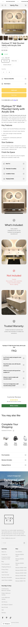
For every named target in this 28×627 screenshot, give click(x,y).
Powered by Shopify (14, 622)
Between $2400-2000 (20, 559)
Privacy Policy (5, 569)
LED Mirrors (4, 602)
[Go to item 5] (10, 38)
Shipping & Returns (6, 567)
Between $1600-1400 (21, 567)
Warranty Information (7, 577)
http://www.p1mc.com (14, 501)
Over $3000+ (19, 551)
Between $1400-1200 (21, 570)
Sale (3, 610)
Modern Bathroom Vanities (6, 594)
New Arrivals (5, 607)
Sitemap (4, 612)
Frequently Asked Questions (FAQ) (6, 557)
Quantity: (4, 69)
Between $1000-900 (21, 575)
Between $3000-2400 (20, 555)
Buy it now (14, 95)
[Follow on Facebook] (3, 618)
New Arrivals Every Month (9, 1)
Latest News (5, 572)
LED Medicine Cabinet (7, 604)
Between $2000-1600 (20, 564)
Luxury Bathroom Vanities (6, 598)
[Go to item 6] (15, 38)
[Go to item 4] (5, 38)
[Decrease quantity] (4, 72)
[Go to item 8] (25, 38)
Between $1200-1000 (21, 573)
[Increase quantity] (9, 72)
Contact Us (4, 554)
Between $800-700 (20, 581)
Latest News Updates (7, 580)
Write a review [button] (14, 405)
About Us (4, 551)
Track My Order (5, 575)
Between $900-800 (21, 578)
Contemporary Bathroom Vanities (6, 589)
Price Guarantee (6, 564)
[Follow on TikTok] (10, 618)
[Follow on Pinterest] (7, 618)
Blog (3, 561)
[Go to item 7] (20, 38)
